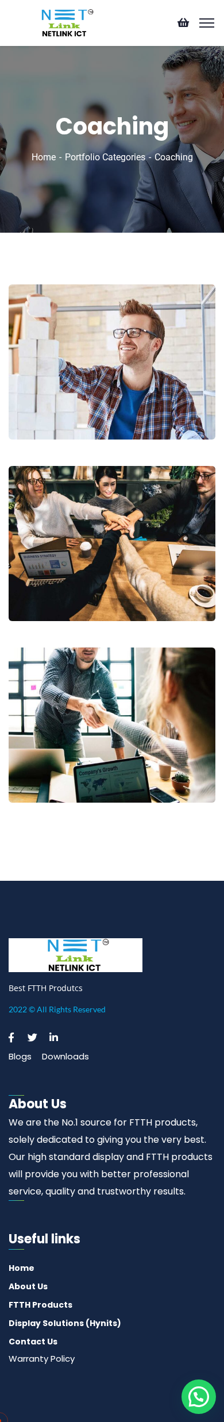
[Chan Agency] (191, 406)
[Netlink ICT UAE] (65, 22)
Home (44, 157)
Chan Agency (57, 407)
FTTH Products (40, 1305)
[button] (198, 1396)
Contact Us (33, 1341)
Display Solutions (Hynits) (65, 1323)
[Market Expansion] (191, 587)
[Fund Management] (191, 769)
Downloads (65, 1056)
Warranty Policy (42, 1358)
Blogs (20, 1056)
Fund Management (72, 770)
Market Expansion (68, 588)
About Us (28, 1286)
